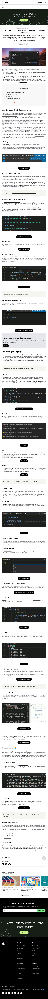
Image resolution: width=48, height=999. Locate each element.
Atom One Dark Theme (9, 833)
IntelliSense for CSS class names (11, 586)
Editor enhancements (11, 100)
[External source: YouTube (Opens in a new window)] (9, 993)
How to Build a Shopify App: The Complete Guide (28, 889)
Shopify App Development (27, 887)
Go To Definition (36, 600)
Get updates (41, 910)
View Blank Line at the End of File (24, 330)
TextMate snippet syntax (38, 183)
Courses (19, 973)
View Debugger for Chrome (24, 679)
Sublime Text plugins (37, 76)
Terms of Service (6, 989)
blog (18, 28)
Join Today (24, 20)
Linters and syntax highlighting (13, 98)
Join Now (40, 2)
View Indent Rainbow (24, 807)
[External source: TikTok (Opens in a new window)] (15, 993)
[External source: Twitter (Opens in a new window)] (6, 864)
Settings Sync (7, 144)
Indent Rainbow (7, 801)
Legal (13, 989)
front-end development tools (23, 848)
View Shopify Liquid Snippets (24, 236)
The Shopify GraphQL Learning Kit (20, 294)
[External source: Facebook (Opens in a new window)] (3, 864)
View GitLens (24, 533)
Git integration (9, 96)
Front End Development (25, 28)
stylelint (3, 416)
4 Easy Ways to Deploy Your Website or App (22, 368)
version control (32, 117)
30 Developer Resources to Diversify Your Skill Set (24, 193)
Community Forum (36, 968)
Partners (34, 953)
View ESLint (24, 460)
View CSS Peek (24, 627)
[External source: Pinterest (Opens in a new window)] (21, 993)
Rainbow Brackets (23, 765)
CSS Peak (4, 600)
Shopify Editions (20, 948)
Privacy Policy (20, 989)
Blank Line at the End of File (8, 303)
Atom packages (8, 77)
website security (23, 82)
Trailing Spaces (18, 257)
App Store (34, 950)
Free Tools (19, 976)
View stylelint (24, 445)
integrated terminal (6, 116)
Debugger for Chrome (9, 671)
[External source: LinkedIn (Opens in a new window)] (9, 864)
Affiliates (34, 955)
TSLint (12, 468)
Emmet (40, 114)
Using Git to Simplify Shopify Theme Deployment (23, 686)
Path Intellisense (8, 551)
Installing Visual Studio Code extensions (15, 92)
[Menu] (45, 2)
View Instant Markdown (24, 728)
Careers (18, 950)
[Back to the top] (3, 943)
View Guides (24, 663)
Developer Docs (36, 945)
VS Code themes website (26, 755)
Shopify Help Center (36, 966)
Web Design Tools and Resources (9, 887)
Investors (19, 953)
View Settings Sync (24, 168)
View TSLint (24, 474)
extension (6, 452)
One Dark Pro (7, 838)
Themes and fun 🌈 (10, 103)
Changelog (19, 978)
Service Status (35, 973)
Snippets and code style (11, 94)
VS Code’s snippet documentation (21, 185)
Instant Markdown (8, 695)
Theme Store (35, 948)
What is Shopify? (21, 945)
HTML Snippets (5, 244)
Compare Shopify (21, 968)
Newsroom (19, 955)
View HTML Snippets (24, 249)
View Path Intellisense (24, 578)
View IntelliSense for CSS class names (24, 592)
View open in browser (24, 742)
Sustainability (20, 958)
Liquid (35, 204)
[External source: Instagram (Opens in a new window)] (12, 993)
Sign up (5, 345)
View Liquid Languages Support (24, 408)
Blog (18, 966)
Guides (5, 635)
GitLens (6, 504)
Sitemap (28, 989)
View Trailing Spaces (24, 287)
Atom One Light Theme (9, 835)
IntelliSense (14, 116)
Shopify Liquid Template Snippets (12, 202)
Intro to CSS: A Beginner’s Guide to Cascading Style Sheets (26, 481)
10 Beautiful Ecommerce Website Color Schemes (10, 889)
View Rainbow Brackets (24, 793)
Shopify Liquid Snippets (34, 381)
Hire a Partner (35, 971)
